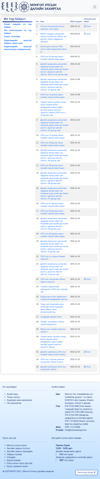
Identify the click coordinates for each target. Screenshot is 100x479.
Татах (88, 26)
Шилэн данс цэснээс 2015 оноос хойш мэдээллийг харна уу (53, 49)
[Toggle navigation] (94, 7)
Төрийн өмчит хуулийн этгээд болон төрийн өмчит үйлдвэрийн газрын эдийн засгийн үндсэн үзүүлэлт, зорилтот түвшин (53, 341)
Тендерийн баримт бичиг (51, 317)
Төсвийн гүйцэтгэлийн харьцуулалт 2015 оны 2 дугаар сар (54, 289)
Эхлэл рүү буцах (85, 472)
